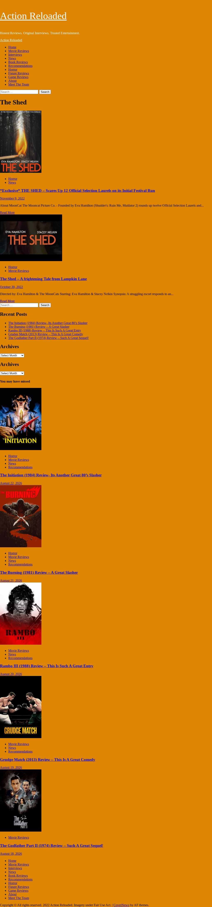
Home (12, 47)
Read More (7, 212)
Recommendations (20, 66)
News (12, 58)
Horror (12, 69)
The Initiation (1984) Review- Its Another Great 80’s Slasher (47, 323)
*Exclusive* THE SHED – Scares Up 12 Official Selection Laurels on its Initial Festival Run (77, 190)
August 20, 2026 (11, 674)
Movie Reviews (18, 51)
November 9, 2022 (12, 198)
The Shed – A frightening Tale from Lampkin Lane (43, 279)
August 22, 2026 (11, 483)
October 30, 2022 (11, 287)
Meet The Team (18, 84)
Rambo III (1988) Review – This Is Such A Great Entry (44, 330)
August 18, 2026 (11, 853)
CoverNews (121, 905)
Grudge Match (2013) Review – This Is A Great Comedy (45, 334)
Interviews (15, 54)
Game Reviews (18, 77)
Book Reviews (18, 62)
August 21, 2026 (11, 580)
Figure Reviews (18, 73)
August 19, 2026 (11, 767)
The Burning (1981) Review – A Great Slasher (38, 326)
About (12, 80)
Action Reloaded (33, 15)
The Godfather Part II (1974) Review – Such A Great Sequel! (48, 338)
